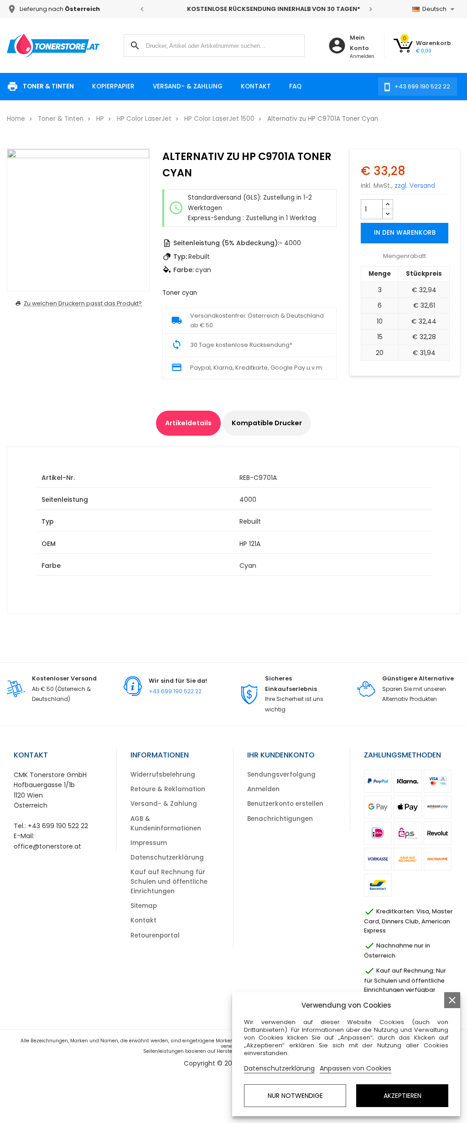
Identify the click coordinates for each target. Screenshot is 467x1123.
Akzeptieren (402, 1095)
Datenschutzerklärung (167, 857)
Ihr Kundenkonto (281, 755)
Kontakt (256, 86)
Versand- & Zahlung (188, 86)
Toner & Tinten (48, 86)
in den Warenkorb (405, 232)
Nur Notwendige (295, 1095)
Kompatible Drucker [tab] (267, 423)
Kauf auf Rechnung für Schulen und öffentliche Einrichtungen (169, 882)
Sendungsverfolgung (281, 774)
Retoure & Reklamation (167, 789)
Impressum (148, 843)
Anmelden (263, 789)
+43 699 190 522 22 (175, 691)
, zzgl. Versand (413, 185)
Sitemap (143, 905)
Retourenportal (155, 935)
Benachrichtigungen (280, 818)
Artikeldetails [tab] (188, 423)
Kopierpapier (113, 86)
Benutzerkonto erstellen (285, 803)
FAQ (295, 86)
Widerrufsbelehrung (162, 774)
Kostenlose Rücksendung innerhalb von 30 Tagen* (256, 9)
